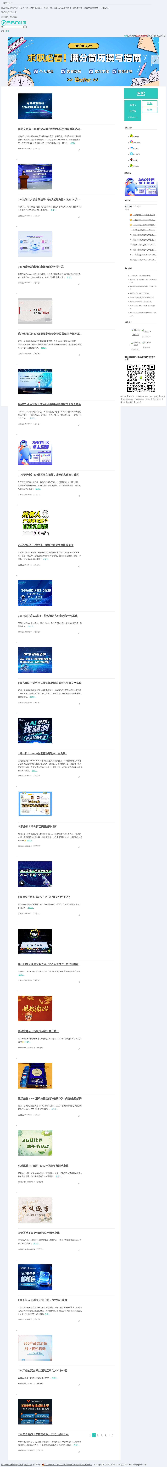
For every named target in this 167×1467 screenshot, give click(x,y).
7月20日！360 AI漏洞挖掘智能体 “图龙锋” (42, 753)
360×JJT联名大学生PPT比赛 (139, 293)
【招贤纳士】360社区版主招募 (140, 275)
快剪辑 (162, 396)
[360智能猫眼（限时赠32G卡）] (83, 61)
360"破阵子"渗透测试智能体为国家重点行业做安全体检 (49, 682)
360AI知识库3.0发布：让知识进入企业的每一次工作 (48, 615)
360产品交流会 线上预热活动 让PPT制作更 (42, 1370)
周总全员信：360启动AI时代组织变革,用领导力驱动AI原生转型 (54, 129)
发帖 (141, 93)
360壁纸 (135, 149)
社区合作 (5, 1465)
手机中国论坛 (139, 399)
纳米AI (135, 161)
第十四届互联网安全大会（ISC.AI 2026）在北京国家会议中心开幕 (56, 964)
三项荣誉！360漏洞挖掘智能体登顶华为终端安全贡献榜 (50, 1098)
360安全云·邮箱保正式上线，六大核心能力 (42, 1300)
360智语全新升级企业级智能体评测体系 (41, 266)
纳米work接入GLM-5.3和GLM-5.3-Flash (148, 260)
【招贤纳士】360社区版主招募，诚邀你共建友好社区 (48, 474)
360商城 (13, 17)
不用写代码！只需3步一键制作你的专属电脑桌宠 (45, 545)
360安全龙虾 (22, 1450)
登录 (3, 31)
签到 (149, 103)
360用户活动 (22, 1047)
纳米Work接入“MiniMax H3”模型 (145, 245)
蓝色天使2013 (136, 349)
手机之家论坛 (157, 399)
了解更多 (105, 8)
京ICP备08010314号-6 (82, 1465)
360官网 (4, 17)
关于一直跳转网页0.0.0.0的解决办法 (142, 297)
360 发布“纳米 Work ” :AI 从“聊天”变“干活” (44, 896)
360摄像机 (136, 155)
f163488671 (146, 336)
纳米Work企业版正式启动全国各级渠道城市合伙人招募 (49, 404)
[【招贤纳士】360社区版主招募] (141, 186)
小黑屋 (20, 1465)
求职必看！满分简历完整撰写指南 (37, 826)
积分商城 (13, 1465)
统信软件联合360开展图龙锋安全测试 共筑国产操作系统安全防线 (55, 333)
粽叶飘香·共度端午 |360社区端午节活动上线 (43, 1165)
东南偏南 (146, 347)
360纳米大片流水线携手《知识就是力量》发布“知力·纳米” (51, 199)
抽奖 (149, 110)
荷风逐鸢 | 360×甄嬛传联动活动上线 (39, 1232)
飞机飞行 (135, 335)
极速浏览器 (136, 143)
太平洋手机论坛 (127, 399)
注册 (7, 31)
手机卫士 (136, 166)
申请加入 (138, 402)
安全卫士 (136, 137)
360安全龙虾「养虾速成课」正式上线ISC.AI (43, 1434)
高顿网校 (130, 402)
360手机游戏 (154, 396)
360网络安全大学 (142, 396)
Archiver (27, 1465)
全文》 (73, 143)
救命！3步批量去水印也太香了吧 (140, 301)
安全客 (123, 402)
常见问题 (162, 36)
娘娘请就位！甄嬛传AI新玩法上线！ (38, 1031)
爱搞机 (148, 399)
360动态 (21, 148)
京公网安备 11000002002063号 (58, 1465)
